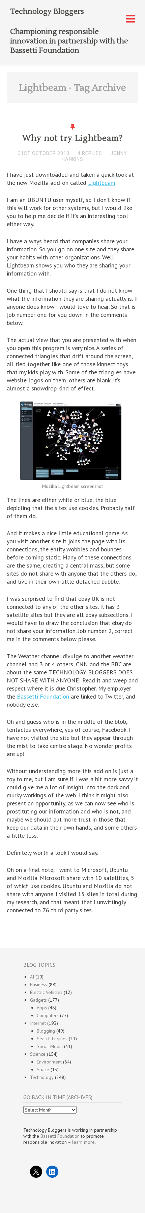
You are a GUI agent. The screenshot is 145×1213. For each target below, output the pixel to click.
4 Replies (90, 153)
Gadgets (38, 1000)
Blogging (46, 1031)
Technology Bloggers (47, 11)
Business (38, 984)
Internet (38, 1023)
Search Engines (52, 1039)
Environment (49, 1062)
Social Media (50, 1046)
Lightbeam (101, 182)
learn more (83, 1142)
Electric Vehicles (46, 992)
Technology (42, 1077)
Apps (42, 1008)
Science (38, 1054)
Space (43, 1069)
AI (32, 977)
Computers (48, 1015)
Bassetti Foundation (43, 696)
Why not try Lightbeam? (72, 138)
